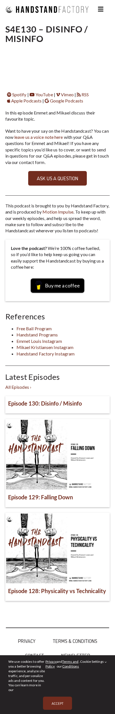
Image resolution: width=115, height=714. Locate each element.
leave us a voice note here (38, 137)
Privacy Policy (51, 663)
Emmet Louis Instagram (39, 341)
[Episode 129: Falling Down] (57, 455)
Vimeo (67, 94)
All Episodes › (18, 387)
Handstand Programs (37, 334)
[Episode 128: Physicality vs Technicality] (57, 548)
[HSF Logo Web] (47, 3)
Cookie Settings (92, 661)
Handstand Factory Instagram (45, 353)
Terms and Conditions (70, 663)
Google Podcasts (66, 100)
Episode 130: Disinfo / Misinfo (45, 403)
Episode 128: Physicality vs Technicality (57, 590)
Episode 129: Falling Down (40, 497)
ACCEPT (57, 703)
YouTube (44, 94)
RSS (85, 94)
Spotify (19, 94)
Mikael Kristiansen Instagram (45, 347)
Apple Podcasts (26, 100)
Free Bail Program (34, 328)
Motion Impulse (57, 211)
